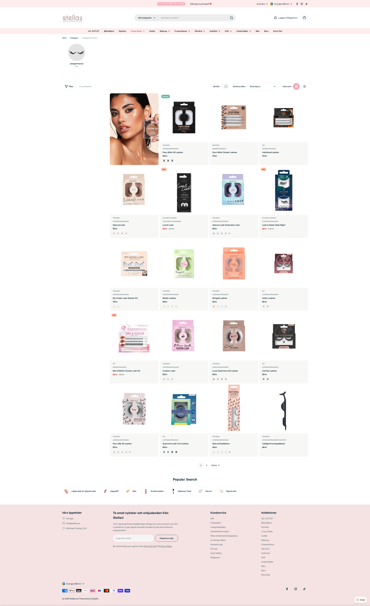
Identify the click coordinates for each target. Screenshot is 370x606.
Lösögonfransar (171, 149)
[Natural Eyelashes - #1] (213, 452)
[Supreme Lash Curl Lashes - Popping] (164, 452)
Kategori (74, 38)
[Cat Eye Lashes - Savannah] (267, 379)
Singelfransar (219, 149)
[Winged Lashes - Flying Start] (213, 306)
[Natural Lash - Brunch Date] (118, 233)
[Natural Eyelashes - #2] (217, 452)
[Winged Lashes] (233, 263)
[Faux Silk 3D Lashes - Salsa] (122, 452)
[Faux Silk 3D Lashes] (134, 409)
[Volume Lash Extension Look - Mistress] (213, 233)
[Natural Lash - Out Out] (126, 233)
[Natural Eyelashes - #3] (221, 452)
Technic (166, 145)
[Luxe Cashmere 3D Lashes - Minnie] (221, 379)
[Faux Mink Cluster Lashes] (233, 117)
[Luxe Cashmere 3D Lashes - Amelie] (213, 379)
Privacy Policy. (165, 546)
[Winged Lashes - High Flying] (221, 306)
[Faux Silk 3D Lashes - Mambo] (118, 452)
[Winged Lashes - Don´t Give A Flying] (225, 306)
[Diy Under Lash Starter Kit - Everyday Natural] (114, 306)
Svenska (261, 4)
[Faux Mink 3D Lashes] (184, 117)
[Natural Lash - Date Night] (122, 233)
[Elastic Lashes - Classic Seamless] (164, 306)
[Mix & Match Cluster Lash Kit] (134, 336)
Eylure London (169, 218)
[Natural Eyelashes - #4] (225, 452)
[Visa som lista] (304, 86)
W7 (263, 145)
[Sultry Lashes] (283, 263)
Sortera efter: (239, 86)
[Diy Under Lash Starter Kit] (134, 263)
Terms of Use (150, 546)
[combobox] (185, 17)
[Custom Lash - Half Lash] (164, 379)
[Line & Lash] (184, 190)
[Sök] (231, 18)
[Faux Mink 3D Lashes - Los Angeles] (164, 160)
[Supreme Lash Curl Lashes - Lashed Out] (176, 452)
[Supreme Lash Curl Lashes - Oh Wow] (168, 452)
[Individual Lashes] (283, 117)
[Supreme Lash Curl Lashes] (184, 409)
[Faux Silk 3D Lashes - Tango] (114, 452)
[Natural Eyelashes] (233, 409)
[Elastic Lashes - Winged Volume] (176, 306)
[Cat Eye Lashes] (283, 336)
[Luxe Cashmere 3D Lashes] (233, 336)
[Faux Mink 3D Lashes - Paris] (172, 160)
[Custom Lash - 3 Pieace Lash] (168, 379)
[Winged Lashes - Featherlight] (217, 306)
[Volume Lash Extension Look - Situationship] (221, 233)
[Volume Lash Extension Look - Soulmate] (217, 233)
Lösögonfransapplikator (274, 440)
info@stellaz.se (73, 523)
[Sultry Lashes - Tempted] (267, 306)
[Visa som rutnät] (296, 86)
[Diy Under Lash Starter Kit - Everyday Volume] (118, 306)
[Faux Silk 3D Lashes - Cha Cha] (126, 452)
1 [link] (200, 465)
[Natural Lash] (134, 190)
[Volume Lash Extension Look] (233, 190)
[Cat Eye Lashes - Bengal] (263, 379)
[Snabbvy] (204, 99)
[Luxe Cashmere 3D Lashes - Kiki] (217, 379)
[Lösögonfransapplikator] (283, 409)
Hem (64, 38)
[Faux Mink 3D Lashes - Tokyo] (168, 160)
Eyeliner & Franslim (172, 221)
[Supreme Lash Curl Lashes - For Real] (172, 452)
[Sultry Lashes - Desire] (263, 306)
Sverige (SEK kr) (281, 4)
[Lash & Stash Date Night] (283, 190)
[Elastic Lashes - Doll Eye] (168, 306)
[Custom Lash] (184, 336)
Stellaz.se (74, 598)
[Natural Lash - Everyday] (114, 233)
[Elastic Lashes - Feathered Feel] (172, 306)
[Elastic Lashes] (184, 263)
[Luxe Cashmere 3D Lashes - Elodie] (225, 379)
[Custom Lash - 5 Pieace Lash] (172, 379)
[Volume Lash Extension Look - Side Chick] (225, 233)
